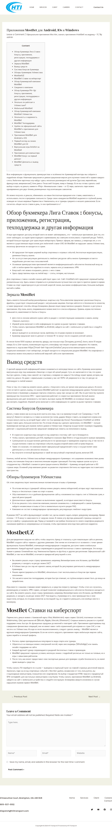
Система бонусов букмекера (26, 69)
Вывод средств (20, 66)
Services (43, 7)
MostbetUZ (19, 75)
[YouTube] (98, 810)
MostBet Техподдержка (24, 123)
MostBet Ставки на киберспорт (27, 78)
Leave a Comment (15, 34)
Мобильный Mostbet (23, 108)
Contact (79, 7)
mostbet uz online (91, 420)
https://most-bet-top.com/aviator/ (45, 347)
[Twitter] (92, 810)
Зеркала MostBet (21, 63)
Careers (66, 7)
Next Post (94, 696)
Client (54, 7)
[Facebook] (105, 810)
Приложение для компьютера (26, 153)
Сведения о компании (23, 87)
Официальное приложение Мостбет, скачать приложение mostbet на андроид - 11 (62, 34)
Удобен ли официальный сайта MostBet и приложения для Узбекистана (27, 129)
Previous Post (19, 696)
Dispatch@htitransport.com (14, 811)
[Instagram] (111, 810)
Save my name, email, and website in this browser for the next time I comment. (47, 762)
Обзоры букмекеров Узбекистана (28, 72)
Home (32, 7)
